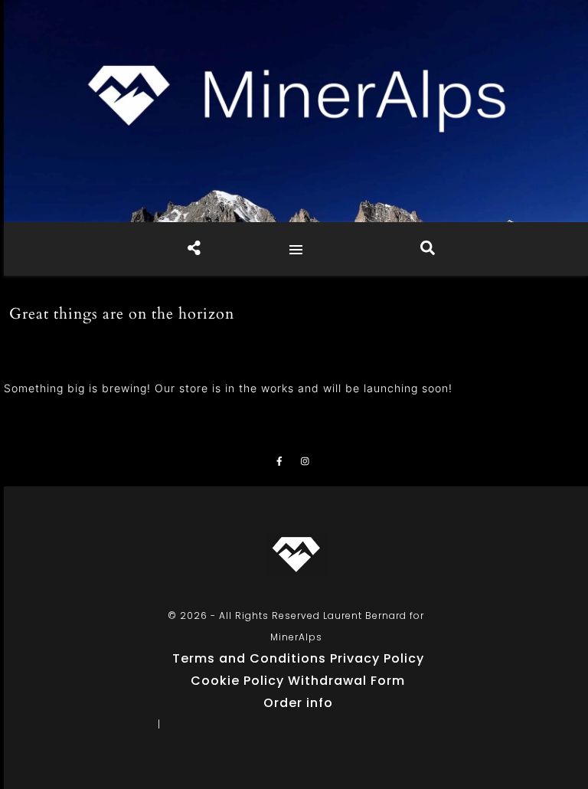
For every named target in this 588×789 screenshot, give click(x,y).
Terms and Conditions (249, 658)
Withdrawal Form (346, 680)
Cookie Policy (237, 680)
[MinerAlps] (296, 111)
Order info (298, 703)
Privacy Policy (377, 658)
